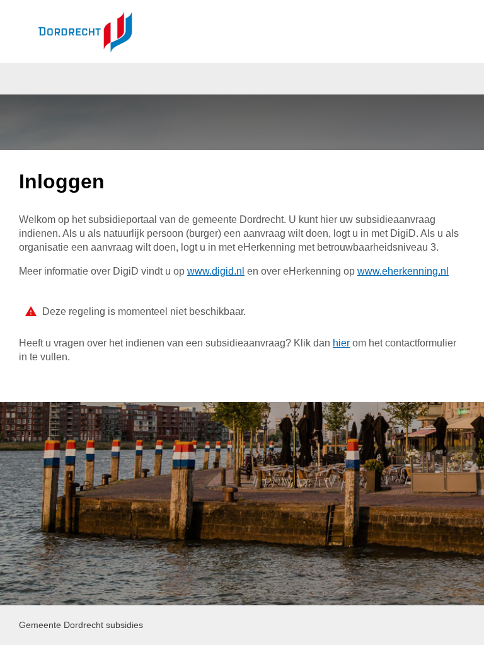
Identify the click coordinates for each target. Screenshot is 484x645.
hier (341, 343)
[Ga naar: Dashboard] (85, 32)
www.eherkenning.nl (403, 271)
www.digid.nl (216, 271)
